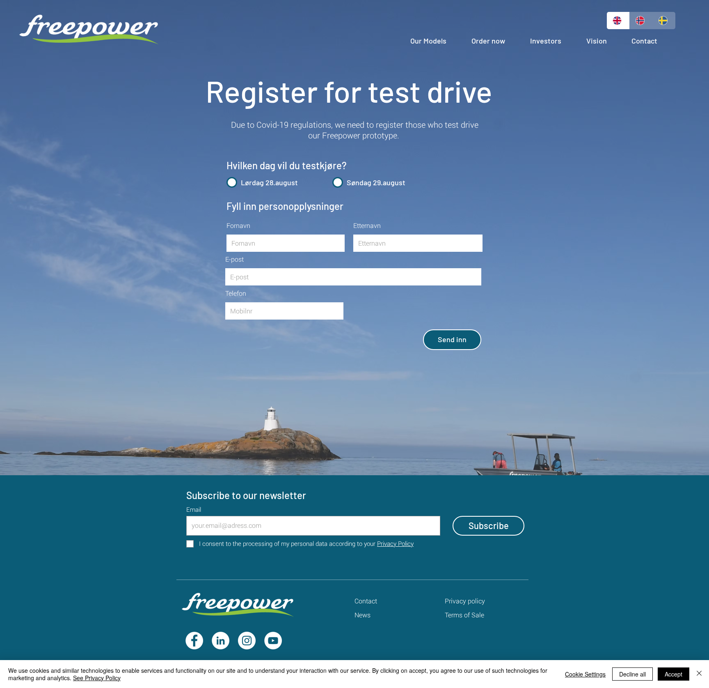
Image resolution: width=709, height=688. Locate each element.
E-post (234, 259)
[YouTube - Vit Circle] (273, 640)
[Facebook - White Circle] (194, 640)
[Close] (699, 674)
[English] (618, 20)
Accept (673, 674)
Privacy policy (465, 600)
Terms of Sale (464, 614)
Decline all (632, 674)
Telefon (235, 293)
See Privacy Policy (97, 678)
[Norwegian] (640, 20)
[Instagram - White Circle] (247, 640)
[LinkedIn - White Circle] (220, 640)
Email (193, 509)
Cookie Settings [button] (585, 674)
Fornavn (238, 225)
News (362, 614)
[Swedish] (663, 20)
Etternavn (367, 225)
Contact (365, 600)
